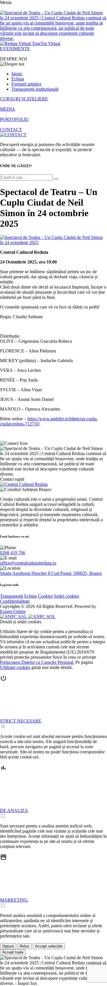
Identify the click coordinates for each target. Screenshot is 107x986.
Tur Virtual (50, 43)
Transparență (11, 596)
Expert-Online (13, 611)
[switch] (3, 726)
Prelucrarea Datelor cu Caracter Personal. (37, 662)
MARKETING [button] (14, 900)
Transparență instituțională (34, 89)
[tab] (53, 702)
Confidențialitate (15, 601)
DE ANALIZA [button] (14, 810)
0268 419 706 (12, 552)
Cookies (45, 596)
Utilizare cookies (15, 667)
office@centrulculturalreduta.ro (28, 563)
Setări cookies (66, 596)
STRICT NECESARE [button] (20, 721)
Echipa (17, 78)
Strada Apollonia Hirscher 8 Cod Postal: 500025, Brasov (51, 573)
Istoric (17, 73)
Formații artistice (26, 84)
